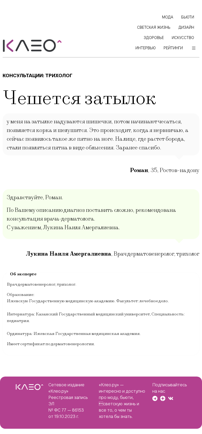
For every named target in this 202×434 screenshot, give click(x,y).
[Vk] (170, 398)
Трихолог (58, 75)
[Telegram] (155, 398)
